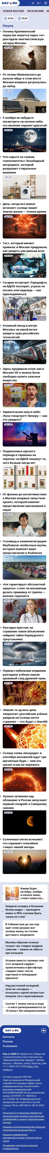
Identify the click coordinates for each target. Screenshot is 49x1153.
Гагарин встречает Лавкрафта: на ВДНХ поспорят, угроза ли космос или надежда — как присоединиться (24, 309)
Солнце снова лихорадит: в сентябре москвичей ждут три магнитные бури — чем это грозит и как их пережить (24, 779)
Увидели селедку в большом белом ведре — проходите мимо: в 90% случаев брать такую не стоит (24, 911)
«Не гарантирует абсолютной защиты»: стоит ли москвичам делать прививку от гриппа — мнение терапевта (24, 611)
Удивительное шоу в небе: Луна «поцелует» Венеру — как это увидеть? (24, 434)
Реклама (8, 1041)
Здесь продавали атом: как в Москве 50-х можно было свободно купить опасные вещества (24, 395)
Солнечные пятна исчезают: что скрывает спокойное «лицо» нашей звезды (24, 862)
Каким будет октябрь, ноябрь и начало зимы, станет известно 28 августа (25, 893)
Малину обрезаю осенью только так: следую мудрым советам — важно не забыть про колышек (24, 947)
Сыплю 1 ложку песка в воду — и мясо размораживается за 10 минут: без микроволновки (25, 1007)
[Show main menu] (45, 3)
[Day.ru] (10, 3)
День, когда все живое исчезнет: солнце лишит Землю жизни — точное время (24, 226)
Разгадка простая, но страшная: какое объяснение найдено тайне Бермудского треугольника (24, 654)
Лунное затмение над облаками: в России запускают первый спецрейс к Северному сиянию (24, 822)
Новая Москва (13, 10)
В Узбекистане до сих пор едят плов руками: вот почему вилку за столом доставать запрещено (22, 929)
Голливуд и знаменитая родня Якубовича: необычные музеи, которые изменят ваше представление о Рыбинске (24, 567)
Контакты (8, 1036)
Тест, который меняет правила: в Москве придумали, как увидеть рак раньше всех (24, 266)
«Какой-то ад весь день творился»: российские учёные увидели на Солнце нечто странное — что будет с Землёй (24, 736)
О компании (10, 1046)
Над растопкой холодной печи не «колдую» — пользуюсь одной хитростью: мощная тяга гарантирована (24, 991)
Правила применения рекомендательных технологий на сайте (22, 1137)
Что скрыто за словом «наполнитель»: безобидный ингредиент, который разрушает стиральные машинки (24, 187)
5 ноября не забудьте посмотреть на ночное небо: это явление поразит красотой (24, 140)
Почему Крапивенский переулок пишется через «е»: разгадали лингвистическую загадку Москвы (24, 58)
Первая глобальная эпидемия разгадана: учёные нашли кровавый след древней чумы (24, 693)
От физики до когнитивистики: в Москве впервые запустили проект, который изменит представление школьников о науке (24, 524)
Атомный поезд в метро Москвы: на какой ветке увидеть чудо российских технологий (24, 352)
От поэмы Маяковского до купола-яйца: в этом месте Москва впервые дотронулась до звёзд (24, 101)
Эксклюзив (35, 10)
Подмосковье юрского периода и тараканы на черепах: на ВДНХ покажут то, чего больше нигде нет (24, 477)
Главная (12, 1030)
